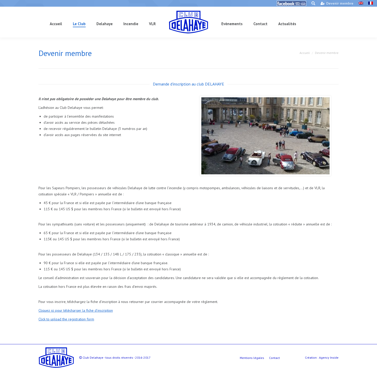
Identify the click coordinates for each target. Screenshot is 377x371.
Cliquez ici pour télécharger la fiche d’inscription (75, 310)
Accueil (305, 53)
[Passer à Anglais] (361, 3)
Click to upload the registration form (66, 319)
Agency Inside (329, 357)
